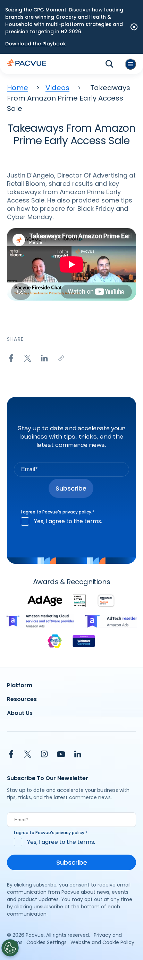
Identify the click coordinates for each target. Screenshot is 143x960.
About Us (20, 713)
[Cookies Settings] (10, 948)
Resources (22, 699)
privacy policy (76, 512)
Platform (19, 685)
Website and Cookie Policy (102, 942)
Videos (57, 88)
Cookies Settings (46, 942)
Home (17, 88)
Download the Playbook (35, 43)
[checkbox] (71, 521)
